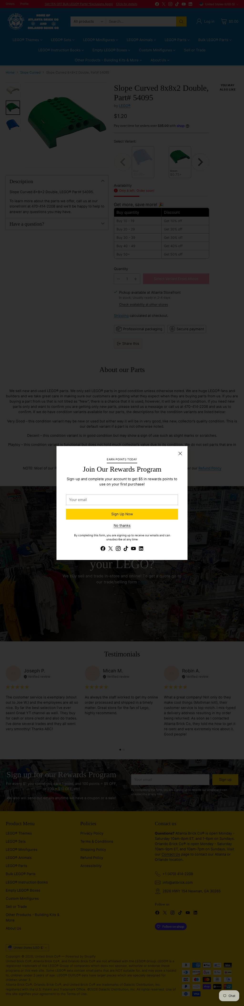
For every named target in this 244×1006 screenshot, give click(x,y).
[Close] (180, 453)
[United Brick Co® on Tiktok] (126, 549)
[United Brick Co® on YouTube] (133, 549)
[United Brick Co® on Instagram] (118, 549)
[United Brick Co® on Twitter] (110, 549)
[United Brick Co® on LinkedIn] (141, 549)
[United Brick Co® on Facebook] (103, 549)
